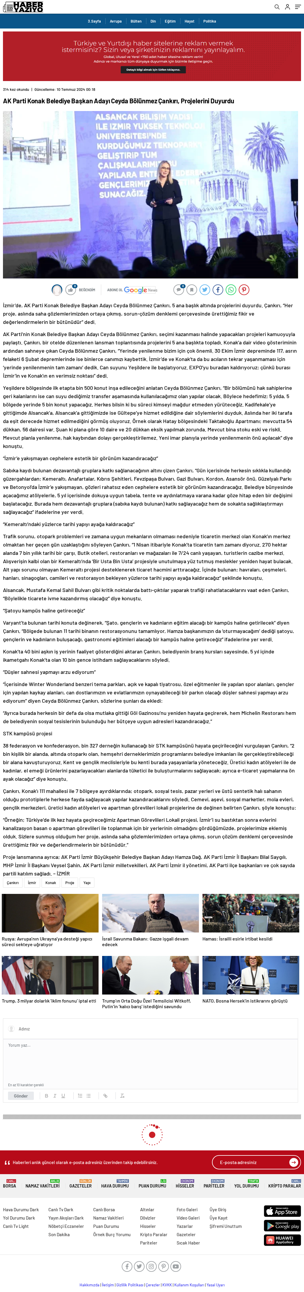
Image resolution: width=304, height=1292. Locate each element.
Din (153, 21)
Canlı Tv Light (16, 1226)
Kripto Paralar (284, 1183)
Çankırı (13, 882)
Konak (50, 882)
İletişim (108, 1284)
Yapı (87, 882)
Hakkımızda (89, 1284)
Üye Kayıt (219, 1217)
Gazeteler (80, 1183)
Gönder (21, 1095)
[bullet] (88, 1095)
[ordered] (80, 1095)
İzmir (32, 882)
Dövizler (148, 1217)
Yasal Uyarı (216, 1284)
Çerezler (153, 1284)
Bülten (136, 21)
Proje (69, 882)
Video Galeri (188, 1217)
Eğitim (170, 21)
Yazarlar (185, 1226)
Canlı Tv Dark (60, 1209)
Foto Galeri (187, 1209)
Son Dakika (59, 1234)
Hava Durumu (115, 1183)
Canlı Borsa (104, 1209)
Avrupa (116, 21)
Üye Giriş (218, 1209)
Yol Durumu (246, 1183)
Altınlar (147, 1209)
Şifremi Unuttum (226, 1226)
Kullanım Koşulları (189, 1284)
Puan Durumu (152, 1183)
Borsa (9, 1183)
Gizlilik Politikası (129, 1284)
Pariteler (214, 1183)
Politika (209, 21)
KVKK (167, 1284)
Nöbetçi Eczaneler (66, 1226)
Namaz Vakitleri (43, 1183)
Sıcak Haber (188, 1242)
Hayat (189, 21)
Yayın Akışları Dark (66, 1217)
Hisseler (185, 1183)
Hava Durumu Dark (21, 1209)
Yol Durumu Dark (19, 1217)
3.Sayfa (94, 21)
